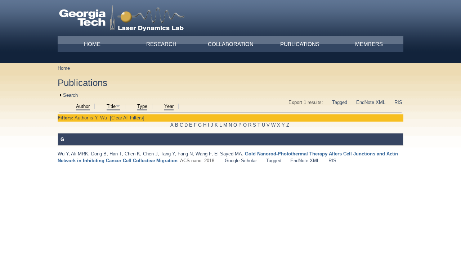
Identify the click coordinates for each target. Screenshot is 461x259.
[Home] (122, 19)
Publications (299, 44)
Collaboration (231, 44)
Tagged (339, 102)
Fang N (185, 153)
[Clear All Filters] (127, 118)
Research (161, 44)
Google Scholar (241, 160)
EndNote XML (370, 102)
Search (70, 95)
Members (369, 44)
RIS (398, 102)
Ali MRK (79, 153)
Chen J (150, 153)
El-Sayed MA (228, 153)
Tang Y (168, 153)
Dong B (99, 153)
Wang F (203, 153)
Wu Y (63, 153)
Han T (115, 153)
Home (92, 44)
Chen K (132, 153)
